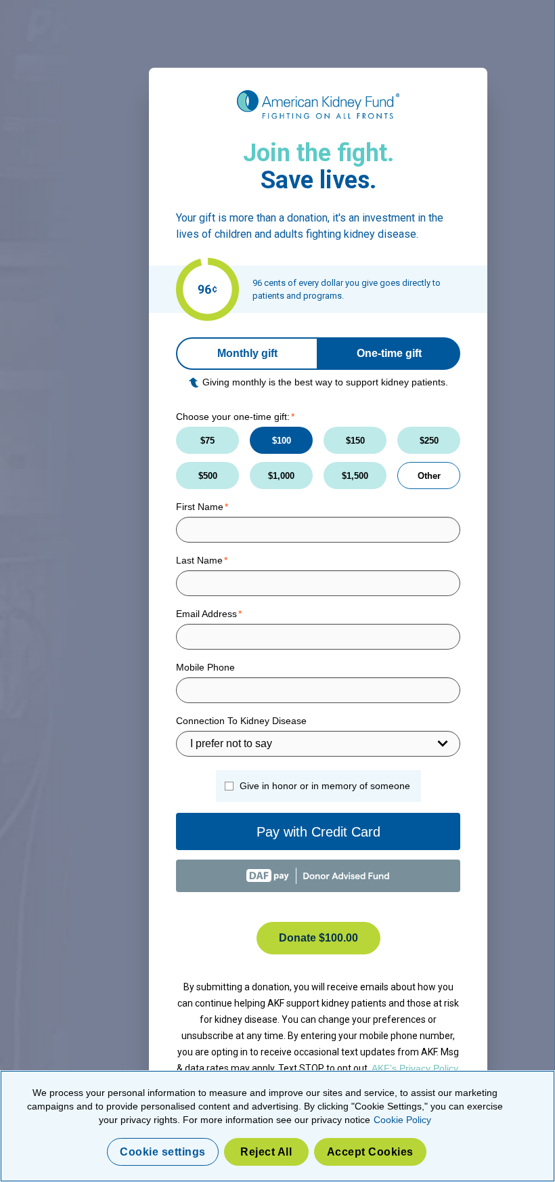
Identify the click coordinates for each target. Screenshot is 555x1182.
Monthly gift (247, 353)
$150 (355, 441)
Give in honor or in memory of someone (325, 785)
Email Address (206, 613)
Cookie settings (163, 1152)
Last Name (199, 560)
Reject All (266, 1152)
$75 (207, 441)
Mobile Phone (205, 667)
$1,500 (355, 476)
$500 (207, 476)
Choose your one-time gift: (233, 416)
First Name (199, 506)
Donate (318, 938)
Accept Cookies (370, 1152)
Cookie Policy (402, 1119)
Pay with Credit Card (318, 831)
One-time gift (389, 353)
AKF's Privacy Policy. (416, 1068)
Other (429, 476)
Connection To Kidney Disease (241, 720)
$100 (281, 441)
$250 (429, 441)
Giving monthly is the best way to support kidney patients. (325, 382)
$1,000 (281, 476)
